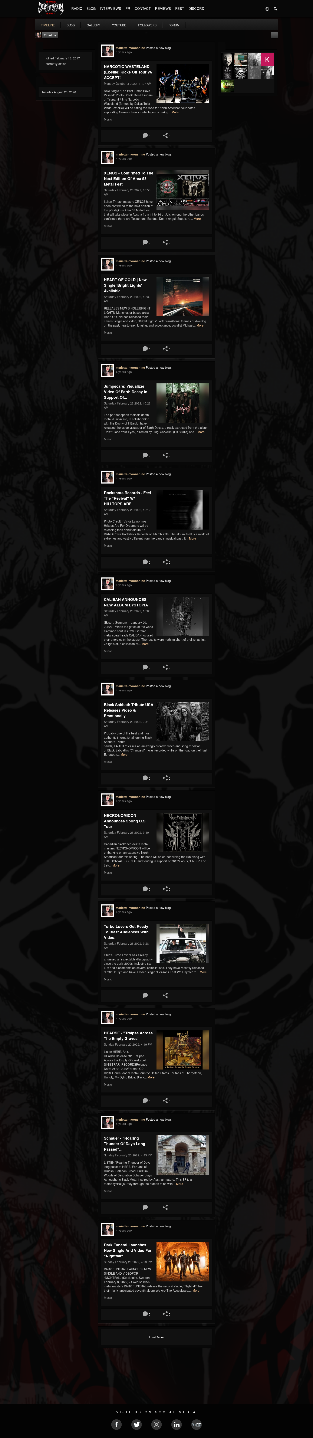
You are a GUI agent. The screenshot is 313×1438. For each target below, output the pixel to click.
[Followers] (221, 46)
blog (71, 25)
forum (173, 25)
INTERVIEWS (110, 8)
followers (147, 25)
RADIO (76, 8)
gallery (93, 25)
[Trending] (39, 80)
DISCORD (196, 8)
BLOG (91, 8)
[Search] (276, 8)
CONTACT (143, 8)
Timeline (48, 25)
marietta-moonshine (130, 48)
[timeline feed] (274, 35)
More (175, 112)
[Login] (267, 8)
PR (127, 8)
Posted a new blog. (159, 48)
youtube (119, 25)
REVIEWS (163, 8)
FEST (179, 8)
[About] (39, 46)
